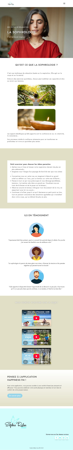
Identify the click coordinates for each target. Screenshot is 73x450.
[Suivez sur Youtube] (60, 437)
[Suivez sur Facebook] (56, 437)
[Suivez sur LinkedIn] (67, 437)
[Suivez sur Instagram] (63, 437)
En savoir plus (15, 395)
